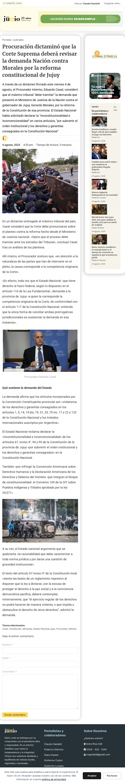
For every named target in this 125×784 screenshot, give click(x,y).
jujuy (53, 628)
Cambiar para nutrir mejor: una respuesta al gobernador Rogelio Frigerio (104, 166)
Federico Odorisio (53, 749)
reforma (72, 628)
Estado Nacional (41, 628)
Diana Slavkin (51, 754)
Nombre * (7, 644)
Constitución (15, 628)
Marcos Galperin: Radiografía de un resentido (105, 193)
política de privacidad (54, 779)
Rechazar (112, 775)
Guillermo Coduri (53, 760)
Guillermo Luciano (54, 765)
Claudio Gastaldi (53, 744)
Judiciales (18, 39)
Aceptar (92, 775)
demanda (27, 628)
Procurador (61, 628)
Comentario (9, 671)
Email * (6, 658)
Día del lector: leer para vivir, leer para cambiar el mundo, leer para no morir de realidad (104, 221)
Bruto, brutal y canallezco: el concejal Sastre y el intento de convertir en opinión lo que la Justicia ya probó (104, 252)
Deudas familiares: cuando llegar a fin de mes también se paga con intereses (104, 132)
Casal (5, 628)
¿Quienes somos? (93, 738)
